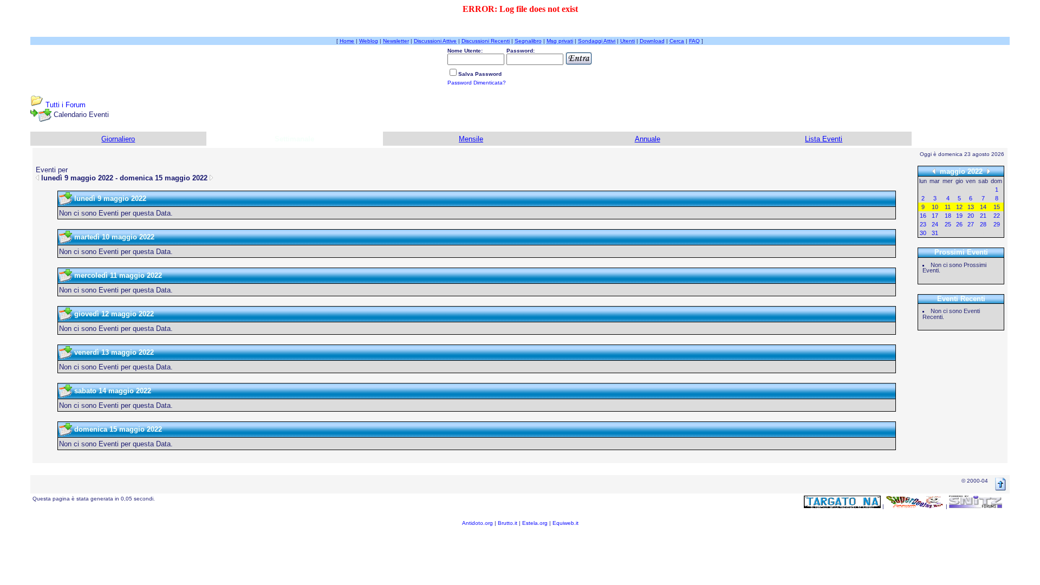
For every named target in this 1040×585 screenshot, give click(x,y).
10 (935, 207)
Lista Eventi (823, 139)
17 (935, 215)
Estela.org (535, 523)
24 (935, 224)
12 (959, 207)
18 (948, 215)
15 (996, 207)
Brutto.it (507, 523)
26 (959, 224)
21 (983, 215)
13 (970, 207)
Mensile (471, 139)
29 (996, 224)
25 (948, 224)
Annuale (647, 139)
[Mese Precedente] (933, 171)
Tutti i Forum (66, 105)
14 (983, 207)
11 (948, 207)
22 (996, 215)
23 (923, 224)
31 (935, 233)
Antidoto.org (477, 523)
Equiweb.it (565, 523)
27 (970, 224)
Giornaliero (118, 139)
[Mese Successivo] (988, 171)
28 (983, 224)
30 (923, 233)
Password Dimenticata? (476, 83)
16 (923, 215)
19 (959, 215)
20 (970, 215)
